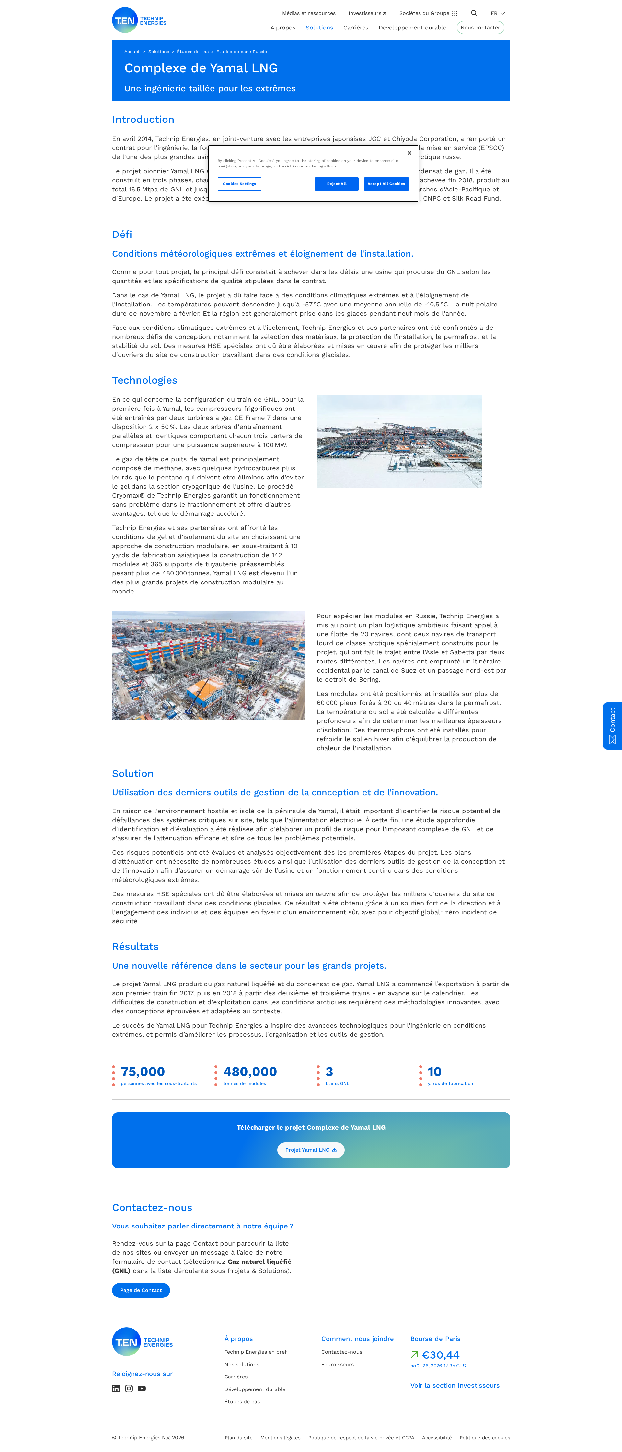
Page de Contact (141, 1290)
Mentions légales (280, 1438)
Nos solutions (242, 1364)
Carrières (355, 27)
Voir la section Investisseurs (455, 1385)
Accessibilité (437, 1438)
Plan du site (239, 1438)
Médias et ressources (309, 13)
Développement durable (255, 1389)
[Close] (409, 153)
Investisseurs (365, 13)
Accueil (132, 51)
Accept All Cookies (386, 183)
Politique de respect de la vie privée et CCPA (361, 1438)
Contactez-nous (341, 1352)
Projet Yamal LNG (307, 1150)
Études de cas (193, 51)
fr (494, 13)
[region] (313, 173)
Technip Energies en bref (256, 1352)
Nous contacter (480, 27)
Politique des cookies (485, 1438)
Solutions (158, 51)
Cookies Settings (239, 183)
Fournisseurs (337, 1364)
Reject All (337, 183)
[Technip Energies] (139, 20)
